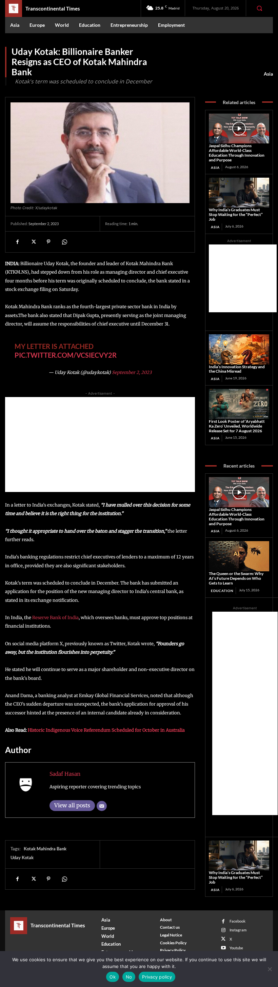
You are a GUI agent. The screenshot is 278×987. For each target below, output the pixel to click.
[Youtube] (223, 948)
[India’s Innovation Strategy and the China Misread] (239, 349)
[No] (269, 969)
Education (222, 591)
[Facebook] (17, 242)
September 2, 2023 (132, 372)
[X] (33, 242)
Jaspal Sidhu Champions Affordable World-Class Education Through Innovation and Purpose (236, 152)
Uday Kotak (22, 857)
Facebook (237, 921)
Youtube (236, 948)
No (129, 977)
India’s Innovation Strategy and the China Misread (237, 369)
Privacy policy (157, 977)
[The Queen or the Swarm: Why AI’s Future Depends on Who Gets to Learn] (239, 556)
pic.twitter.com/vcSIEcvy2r (66, 355)
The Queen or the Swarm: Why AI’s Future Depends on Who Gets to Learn (236, 578)
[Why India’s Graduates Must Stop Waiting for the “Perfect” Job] (239, 193)
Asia (268, 74)
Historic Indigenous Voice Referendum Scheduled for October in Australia (106, 730)
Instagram (238, 930)
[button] (259, 8)
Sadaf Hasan (64, 774)
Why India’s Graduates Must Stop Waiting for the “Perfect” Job (236, 214)
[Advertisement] (100, 444)
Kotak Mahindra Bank (45, 848)
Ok (113, 977)
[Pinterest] (48, 242)
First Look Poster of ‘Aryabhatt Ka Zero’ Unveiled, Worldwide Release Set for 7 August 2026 (237, 426)
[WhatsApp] (64, 242)
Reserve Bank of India (55, 617)
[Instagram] (223, 930)
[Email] (102, 806)
